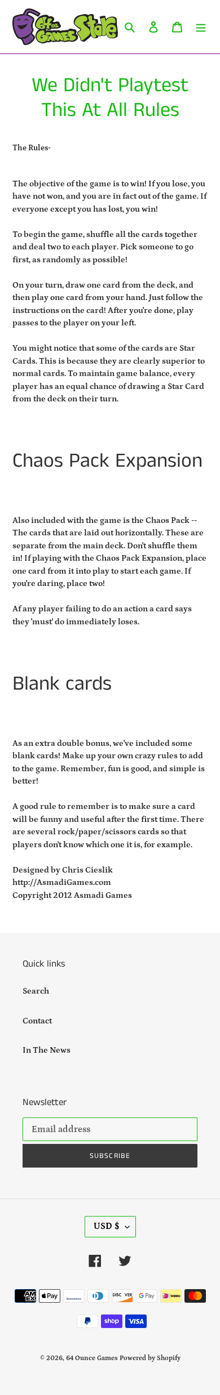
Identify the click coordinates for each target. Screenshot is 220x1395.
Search (36, 991)
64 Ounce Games (92, 1358)
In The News (47, 1050)
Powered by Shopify (150, 1358)
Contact (37, 1021)
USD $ (107, 1226)
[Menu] (201, 27)
